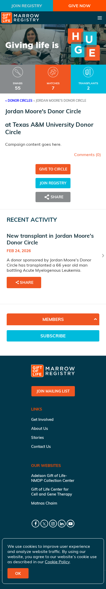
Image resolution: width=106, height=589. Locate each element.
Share (26, 282)
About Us (39, 428)
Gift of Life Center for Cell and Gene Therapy (51, 492)
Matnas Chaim (44, 503)
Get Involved (42, 419)
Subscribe (53, 335)
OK (18, 573)
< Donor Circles (18, 101)
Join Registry (26, 5)
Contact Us (41, 446)
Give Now (79, 5)
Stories (37, 437)
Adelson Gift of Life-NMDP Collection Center (52, 478)
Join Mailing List (53, 391)
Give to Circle (53, 169)
